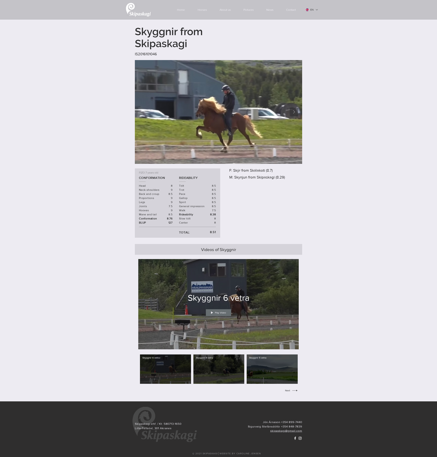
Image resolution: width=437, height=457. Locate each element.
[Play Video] (165, 369)
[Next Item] (294, 112)
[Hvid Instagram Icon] (300, 438)
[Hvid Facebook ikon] (295, 438)
